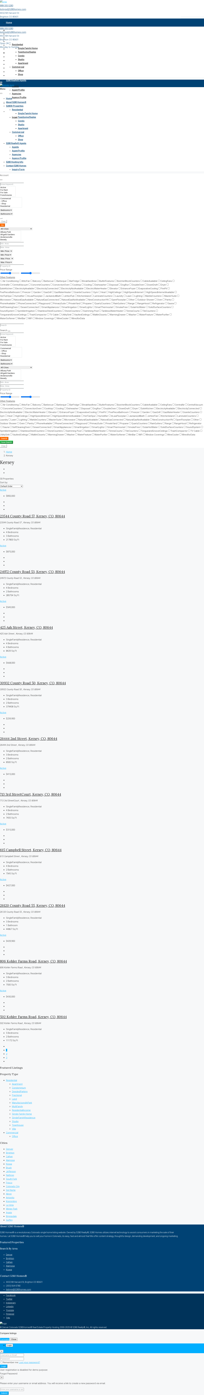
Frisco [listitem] (9, 1182)
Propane (87, 303)
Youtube (10, 1310)
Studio (21, 59)
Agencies (16, 93)
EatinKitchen (147, 408)
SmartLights (86, 307)
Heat (103, 292)
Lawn (128, 296)
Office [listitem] (15, 1136)
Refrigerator (158, 303)
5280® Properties (14, 106)
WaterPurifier (162, 314)
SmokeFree (122, 307)
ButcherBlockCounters (128, 281)
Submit (4, 1393)
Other (132, 299)
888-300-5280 (6, 5)
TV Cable (54, 314)
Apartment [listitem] (17, 1084)
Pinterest (10, 1314)
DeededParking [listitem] (19, 1091)
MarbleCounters (153, 296)
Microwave (69, 419)
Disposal (113, 284)
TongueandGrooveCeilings (154, 431)
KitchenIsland (84, 296)
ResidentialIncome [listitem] (21, 1110)
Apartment (23, 63)
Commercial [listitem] (12, 1132)
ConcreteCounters (40, 284)
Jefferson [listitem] (11, 1171)
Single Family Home (28, 48)
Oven (159, 299)
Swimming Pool (91, 311)
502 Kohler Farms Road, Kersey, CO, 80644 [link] (33, 1017)
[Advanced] (1, 218)
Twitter (9, 1299)
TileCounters (148, 311)
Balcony (37, 281)
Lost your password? (29, 1362)
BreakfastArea (89, 281)
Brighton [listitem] (10, 1152)
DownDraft (152, 284)
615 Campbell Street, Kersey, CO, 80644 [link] (31, 850)
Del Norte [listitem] (11, 1190)
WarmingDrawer (118, 314)
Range (131, 303)
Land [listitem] (14, 1099)
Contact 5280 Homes (16, 111)
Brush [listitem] (9, 1167)
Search (4, 438)
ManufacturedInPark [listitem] (22, 1102)
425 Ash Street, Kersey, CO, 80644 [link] (26, 627)
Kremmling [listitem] (11, 1201)
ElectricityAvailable (24, 288)
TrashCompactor (38, 314)
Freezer (27, 292)
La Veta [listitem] (10, 1205)
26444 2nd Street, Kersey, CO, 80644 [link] (28, 738)
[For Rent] (8, 190)
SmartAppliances (50, 307)
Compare (4, 1339)
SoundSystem (193, 427)
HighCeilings (115, 292)
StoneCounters (72, 311)
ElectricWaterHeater (96, 288)
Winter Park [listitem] (11, 1208)
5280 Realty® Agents (16, 80)
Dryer (163, 284)
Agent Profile (18, 90)
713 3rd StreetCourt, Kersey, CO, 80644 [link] (30, 794)
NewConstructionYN (98, 299)
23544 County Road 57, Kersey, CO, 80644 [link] (32, 516)
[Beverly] (10, 239)
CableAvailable (150, 281)
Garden (37, 292)
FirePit (164, 288)
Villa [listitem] (14, 1129)
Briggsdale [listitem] (11, 1216)
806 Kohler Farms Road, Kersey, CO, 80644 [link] (33, 961)
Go (2, 225)
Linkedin (10, 1306)
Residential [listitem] (11, 1080)
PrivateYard (74, 303)
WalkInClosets (100, 314)
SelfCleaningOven (21, 427)
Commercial (18, 67)
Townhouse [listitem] (18, 1125)
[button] (7, 277)
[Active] (8, 187)
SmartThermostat (104, 307)
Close (13, 1339)
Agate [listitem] (9, 1212)
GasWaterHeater (62, 292)
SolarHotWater (138, 307)
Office (21, 70)
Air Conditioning (11, 281)
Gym (95, 292)
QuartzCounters (103, 303)
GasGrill (47, 292)
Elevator (114, 288)
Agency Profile (19, 97)
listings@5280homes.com (13, 9)
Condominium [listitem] (19, 1087)
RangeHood (143, 303)
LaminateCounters (103, 296)
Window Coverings (44, 318)
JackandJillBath (53, 296)
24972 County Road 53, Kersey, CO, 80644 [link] (32, 571)
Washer (132, 314)
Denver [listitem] (9, 1149)
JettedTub (69, 296)
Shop (20, 74)
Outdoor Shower (146, 299)
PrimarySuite (59, 303)
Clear (3, 221)
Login (3, 1366)
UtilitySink (66, 314)
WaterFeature (146, 314)
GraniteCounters (82, 292)
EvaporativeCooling (148, 288)
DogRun (125, 284)
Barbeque (61, 281)
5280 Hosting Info (14, 162)
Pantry (168, 299)
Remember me (11, 1362)
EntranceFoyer (128, 288)
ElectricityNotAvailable (72, 288)
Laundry (119, 296)
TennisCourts (132, 311)
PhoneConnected (27, 303)
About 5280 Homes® (16, 102)
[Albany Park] (10, 232)
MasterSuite (170, 296)
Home (9, 22)
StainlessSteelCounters (50, 311)
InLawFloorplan (34, 296)
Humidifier (19, 296)
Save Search (6, 442)
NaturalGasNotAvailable (73, 299)
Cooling (88, 284)
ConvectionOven (61, 284)
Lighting (138, 296)
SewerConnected (30, 307)
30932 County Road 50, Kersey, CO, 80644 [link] (33, 683)
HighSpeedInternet (133, 292)
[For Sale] (8, 192)
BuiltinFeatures (106, 281)
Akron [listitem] (9, 1194)
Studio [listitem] (15, 1121)
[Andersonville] (10, 237)
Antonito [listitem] (10, 1197)
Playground (44, 303)
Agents (15, 86)
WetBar (21, 318)
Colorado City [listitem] (13, 1186)
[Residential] (11, 206)
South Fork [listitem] (11, 1179)
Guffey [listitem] (9, 1220)
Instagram (11, 1303)
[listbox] (11, 486)
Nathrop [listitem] (10, 1175)
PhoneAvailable (44, 423)
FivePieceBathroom (119, 412)
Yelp (8, 1318)
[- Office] (11, 201)
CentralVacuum (20, 284)
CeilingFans (166, 281)
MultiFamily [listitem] (17, 1106)
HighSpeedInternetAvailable (160, 292)
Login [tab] (9, 1345)
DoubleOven (138, 284)
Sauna (171, 303)
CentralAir (180, 404)
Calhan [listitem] (9, 1156)
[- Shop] (11, 203)
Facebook (11, 1295)
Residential (17, 44)
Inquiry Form (18, 169)
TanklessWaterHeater (112, 311)
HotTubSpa (89, 416)
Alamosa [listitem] (10, 1160)
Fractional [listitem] (17, 1095)
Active (3, 490)
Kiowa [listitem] (9, 1164)
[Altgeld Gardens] (10, 234)
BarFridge (74, 281)
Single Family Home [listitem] (22, 1114)
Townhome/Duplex (27, 52)
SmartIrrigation (69, 307)
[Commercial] (11, 198)
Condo (21, 56)
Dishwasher (100, 284)
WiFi (30, 318)
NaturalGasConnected (48, 299)
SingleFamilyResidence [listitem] (23, 1117)
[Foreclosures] (8, 195)
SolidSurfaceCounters (159, 307)
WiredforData (78, 318)
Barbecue (49, 281)
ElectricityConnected (47, 288)
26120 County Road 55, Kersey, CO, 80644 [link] (32, 905)
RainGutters (119, 303)
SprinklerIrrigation (26, 311)
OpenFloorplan (118, 299)
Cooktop (76, 284)
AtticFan (26, 281)
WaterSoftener (117, 434)
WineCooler (63, 318)
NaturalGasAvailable (24, 299)
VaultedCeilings (82, 314)
